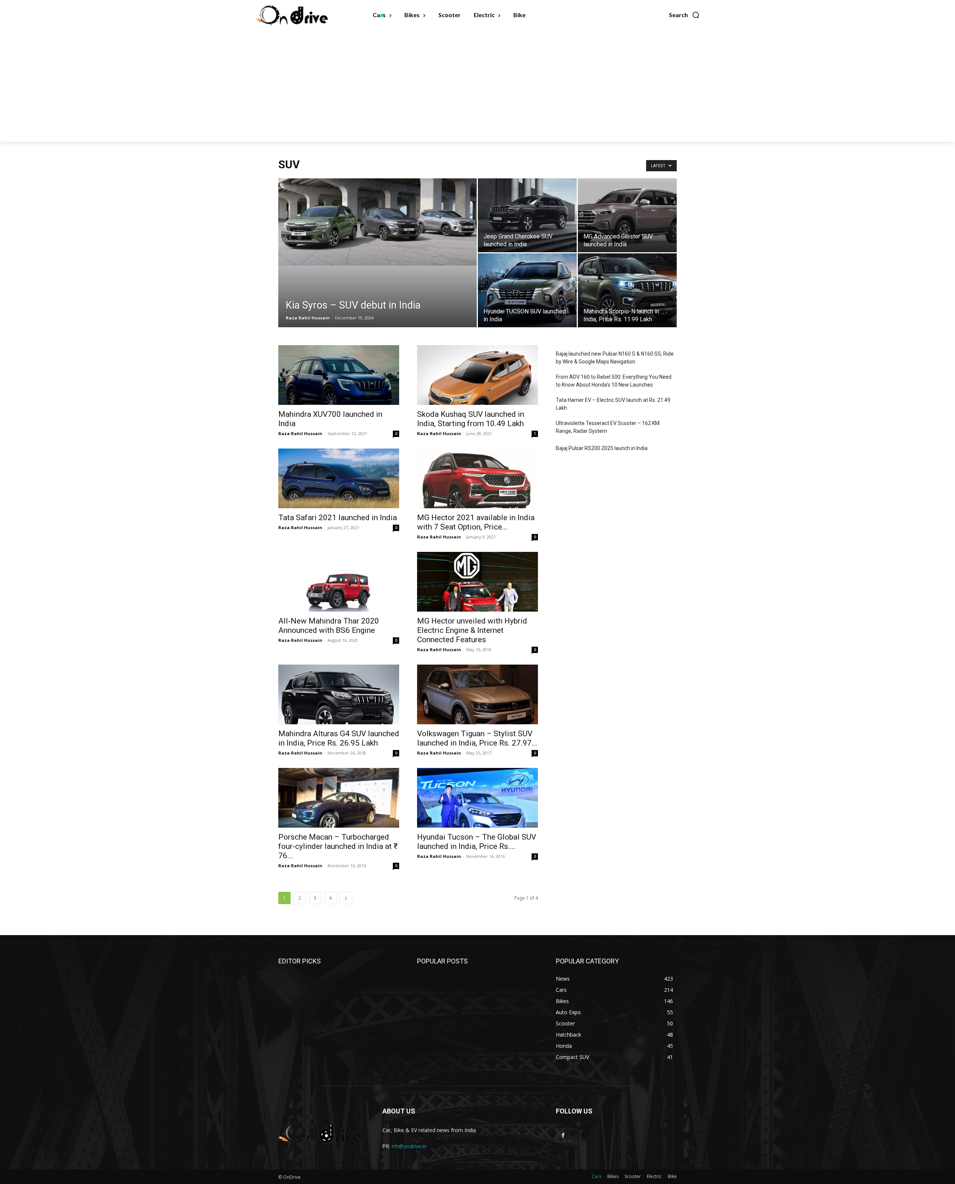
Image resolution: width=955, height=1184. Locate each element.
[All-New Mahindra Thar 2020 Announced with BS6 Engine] (338, 582)
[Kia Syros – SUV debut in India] (377, 222)
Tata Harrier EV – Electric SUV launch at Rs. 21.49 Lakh (613, 404)
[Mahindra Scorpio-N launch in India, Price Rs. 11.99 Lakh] (627, 290)
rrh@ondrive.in (409, 1146)
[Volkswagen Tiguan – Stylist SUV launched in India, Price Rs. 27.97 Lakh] (477, 694)
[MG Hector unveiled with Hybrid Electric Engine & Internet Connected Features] (477, 582)
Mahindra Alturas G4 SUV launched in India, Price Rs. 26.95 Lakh (338, 738)
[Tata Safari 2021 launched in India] (338, 478)
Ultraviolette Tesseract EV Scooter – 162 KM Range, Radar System (608, 427)
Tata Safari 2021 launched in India (337, 517)
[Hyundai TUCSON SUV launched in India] (527, 290)
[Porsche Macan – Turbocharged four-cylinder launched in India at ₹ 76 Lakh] (338, 798)
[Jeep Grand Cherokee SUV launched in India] (527, 215)
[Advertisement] (477, 86)
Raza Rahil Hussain (308, 318)
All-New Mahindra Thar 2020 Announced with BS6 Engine (328, 625)
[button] (684, 15)
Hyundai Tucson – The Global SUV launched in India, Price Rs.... (476, 841)
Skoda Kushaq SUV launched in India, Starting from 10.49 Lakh (470, 419)
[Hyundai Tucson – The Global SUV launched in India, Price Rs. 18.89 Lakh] (477, 798)
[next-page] (345, 898)
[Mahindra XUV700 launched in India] (338, 375)
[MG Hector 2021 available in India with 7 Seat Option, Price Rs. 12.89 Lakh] (477, 478)
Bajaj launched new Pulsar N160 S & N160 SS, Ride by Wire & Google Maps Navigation (615, 358)
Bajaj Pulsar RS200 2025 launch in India (602, 448)
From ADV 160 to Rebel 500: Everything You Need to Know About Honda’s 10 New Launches (613, 381)
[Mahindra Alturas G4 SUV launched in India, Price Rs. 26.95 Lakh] (338, 694)
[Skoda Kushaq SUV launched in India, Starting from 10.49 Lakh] (477, 375)
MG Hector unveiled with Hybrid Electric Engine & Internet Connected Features (472, 630)
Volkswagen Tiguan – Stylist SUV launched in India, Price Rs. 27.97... (477, 738)
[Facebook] (563, 1135)
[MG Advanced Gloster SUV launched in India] (627, 215)
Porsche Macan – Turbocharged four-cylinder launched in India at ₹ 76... (338, 846)
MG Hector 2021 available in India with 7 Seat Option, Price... (476, 522)
